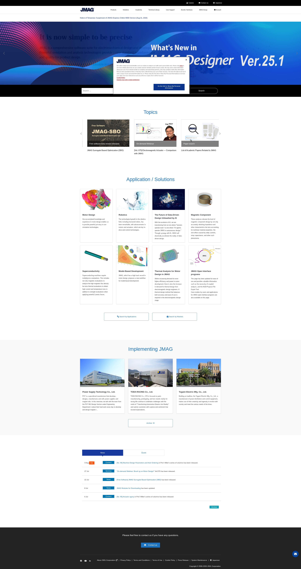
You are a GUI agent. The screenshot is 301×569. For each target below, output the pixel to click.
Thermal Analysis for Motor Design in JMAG (167, 272)
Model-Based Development (131, 271)
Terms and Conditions (141, 560)
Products (113, 10)
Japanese (218, 3)
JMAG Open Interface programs (201, 272)
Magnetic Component (201, 215)
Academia (138, 10)
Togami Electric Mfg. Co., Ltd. (193, 392)
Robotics (123, 215)
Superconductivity (90, 271)
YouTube (86, 561)
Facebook (81, 561)
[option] (150, 53)
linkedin (90, 561)
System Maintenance (199, 560)
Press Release (183, 560)
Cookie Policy (170, 560)
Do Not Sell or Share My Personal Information (169, 87)
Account (218, 10)
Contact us (204, 3)
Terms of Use (157, 560)
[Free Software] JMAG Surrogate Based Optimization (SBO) (139, 480)
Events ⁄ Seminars (186, 10)
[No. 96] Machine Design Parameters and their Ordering (137, 463)
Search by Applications (127, 317)
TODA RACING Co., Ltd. (142, 392)
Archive (149, 423)
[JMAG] (87, 9)
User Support (170, 10)
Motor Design (88, 215)
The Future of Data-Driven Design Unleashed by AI (167, 216)
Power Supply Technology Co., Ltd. (98, 392)
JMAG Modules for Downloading (129, 488)
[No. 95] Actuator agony (125, 497)
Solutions (126, 10)
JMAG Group (203, 10)
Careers (191, 3)
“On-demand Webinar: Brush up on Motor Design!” (136, 471)
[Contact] (295, 554)
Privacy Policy (125, 560)
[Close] (186, 59)
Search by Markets (176, 317)
